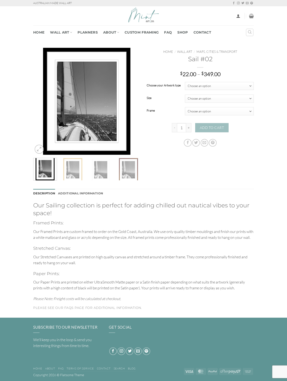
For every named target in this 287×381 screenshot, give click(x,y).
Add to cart (212, 127)
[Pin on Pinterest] (212, 143)
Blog (132, 368)
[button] (238, 16)
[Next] (133, 101)
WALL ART (59, 32)
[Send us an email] (247, 3)
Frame (151, 110)
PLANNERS (88, 32)
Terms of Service (80, 368)
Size (149, 98)
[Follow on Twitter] (242, 3)
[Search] (249, 32)
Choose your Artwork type (164, 85)
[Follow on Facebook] (233, 3)
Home (39, 32)
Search (119, 368)
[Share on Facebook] (187, 143)
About (109, 32)
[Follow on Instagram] (238, 3)
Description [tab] (44, 193)
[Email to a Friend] (204, 143)
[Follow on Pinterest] (251, 3)
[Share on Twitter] (196, 143)
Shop (182, 32)
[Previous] (40, 101)
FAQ (168, 32)
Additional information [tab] (80, 193)
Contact (202, 32)
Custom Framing (142, 32)
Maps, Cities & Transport (216, 52)
